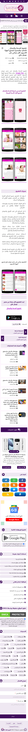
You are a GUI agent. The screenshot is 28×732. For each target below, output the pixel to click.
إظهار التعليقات (12, 430)
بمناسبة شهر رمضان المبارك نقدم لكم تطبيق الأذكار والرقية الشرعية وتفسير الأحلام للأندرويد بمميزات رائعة (11, 417)
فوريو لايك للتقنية (6, 730)
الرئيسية (19, 723)
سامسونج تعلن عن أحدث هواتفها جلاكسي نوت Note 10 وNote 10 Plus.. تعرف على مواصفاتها (10, 403)
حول (14, 723)
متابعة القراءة (7, 467)
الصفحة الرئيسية (23, 26)
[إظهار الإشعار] (2, 729)
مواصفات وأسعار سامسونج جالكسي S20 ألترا (10, 381)
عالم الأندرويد (16, 26)
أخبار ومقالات (21, 467)
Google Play (20, 73)
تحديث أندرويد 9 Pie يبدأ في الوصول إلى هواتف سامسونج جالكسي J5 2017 (10, 391)
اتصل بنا (9, 723)
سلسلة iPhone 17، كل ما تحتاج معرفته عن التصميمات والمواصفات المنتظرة (14, 455)
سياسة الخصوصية (14, 726)
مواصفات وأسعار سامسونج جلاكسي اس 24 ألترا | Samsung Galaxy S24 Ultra (10, 354)
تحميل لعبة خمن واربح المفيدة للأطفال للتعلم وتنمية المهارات (11, 368)
